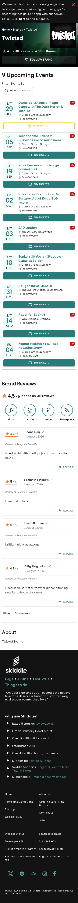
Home (6, 29)
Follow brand (41, 59)
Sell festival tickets (51, 849)
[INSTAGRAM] (44, 874)
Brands (18, 29)
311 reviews (45, 396)
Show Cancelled (20, 90)
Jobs (42, 820)
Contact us (46, 812)
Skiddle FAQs (47, 841)
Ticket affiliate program (20, 849)
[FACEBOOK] (54, 874)
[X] (10, 874)
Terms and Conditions (19, 801)
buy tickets (41, 154)
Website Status (14, 833)
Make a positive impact (50, 777)
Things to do (16, 684)
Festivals (41, 678)
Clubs (23, 678)
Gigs (9, 678)
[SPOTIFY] (22, 874)
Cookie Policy (14, 816)
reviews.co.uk (44, 723)
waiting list (41, 125)
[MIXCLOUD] (33, 874)
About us (44, 794)
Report (68, 467)
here (22, 19)
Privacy (10, 809)
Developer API (14, 841)
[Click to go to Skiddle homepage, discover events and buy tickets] (16, 664)
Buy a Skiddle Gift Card (54, 856)
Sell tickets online (50, 833)
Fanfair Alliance (40, 761)
